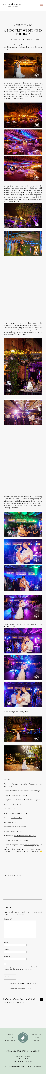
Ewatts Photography (31, 845)
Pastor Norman (16, 831)
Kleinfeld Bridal (15, 804)
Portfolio (10, 1040)
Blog (36, 1040)
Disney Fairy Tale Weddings (27, 40)
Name (6, 942)
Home (10, 1035)
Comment (8, 919)
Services (36, 1035)
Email (6, 949)
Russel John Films (21, 840)
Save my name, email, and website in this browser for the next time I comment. (23, 968)
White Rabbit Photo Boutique (25, 836)
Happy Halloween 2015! (22, 983)
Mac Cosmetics (16, 818)
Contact (37, 1037)
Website (7, 957)
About (10, 1037)
